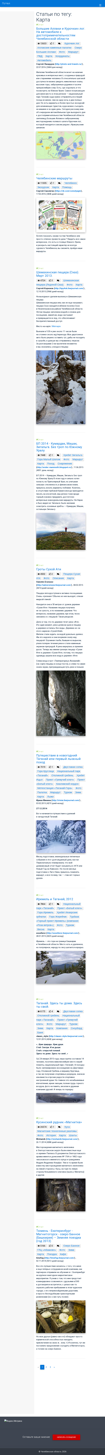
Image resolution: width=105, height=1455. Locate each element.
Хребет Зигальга (72, 455)
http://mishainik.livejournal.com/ (62, 1139)
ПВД (39, 56)
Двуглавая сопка (73, 767)
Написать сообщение (66, 1437)
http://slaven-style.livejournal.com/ (66, 1036)
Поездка (52, 1254)
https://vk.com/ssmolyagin (68, 191)
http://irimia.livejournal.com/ (65, 800)
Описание (58, 578)
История (51, 1135)
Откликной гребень (62, 775)
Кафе (63, 1254)
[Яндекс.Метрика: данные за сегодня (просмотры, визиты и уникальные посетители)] (13, 1421)
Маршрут (73, 52)
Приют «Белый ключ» (69, 908)
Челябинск (71, 183)
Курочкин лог (72, 43)
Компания (62, 1028)
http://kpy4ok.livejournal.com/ (69, 288)
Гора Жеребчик (58, 916)
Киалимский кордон (67, 784)
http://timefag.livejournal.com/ (59, 1258)
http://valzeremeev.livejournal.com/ (54, 585)
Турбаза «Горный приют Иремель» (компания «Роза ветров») (58, 921)
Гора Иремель (45, 912)
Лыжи (50, 796)
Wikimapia (56, 326)
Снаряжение (65, 463)
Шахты (73, 1135)
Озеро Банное (71, 1245)
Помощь (67, 187)
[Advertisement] (60, 1391)
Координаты (62, 56)
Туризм (68, 792)
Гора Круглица (45, 771)
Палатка (42, 792)
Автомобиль (44, 60)
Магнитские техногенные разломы (57, 1131)
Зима (78, 792)
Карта (49, 56)
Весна (40, 929)
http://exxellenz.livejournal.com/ (62, 933)
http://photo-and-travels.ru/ (69, 64)
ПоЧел (6, 3)
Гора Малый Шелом (48, 459)
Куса (67, 1127)
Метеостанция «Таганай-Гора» (54, 788)
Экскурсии (43, 187)
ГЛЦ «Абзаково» (46, 1250)
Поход (50, 463)
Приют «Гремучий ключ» (60, 779)
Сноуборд (76, 1028)
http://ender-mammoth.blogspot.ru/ (54, 467)
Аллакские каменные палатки (54, 47)
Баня (40, 1032)
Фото (62, 52)
